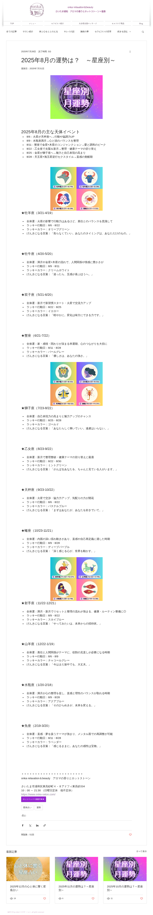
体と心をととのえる (48, 31)
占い (24, 815)
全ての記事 (11, 31)
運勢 (39, 807)
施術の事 (84, 31)
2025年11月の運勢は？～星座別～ (76, 888)
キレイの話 (69, 31)
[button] (142, 31)
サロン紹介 (28, 31)
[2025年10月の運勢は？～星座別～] (125, 869)
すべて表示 (141, 851)
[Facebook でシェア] (22, 825)
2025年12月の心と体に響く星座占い (28, 888)
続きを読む (122, 31)
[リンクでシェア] (44, 825)
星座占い (27, 807)
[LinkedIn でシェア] (37, 825)
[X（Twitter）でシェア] (30, 825)
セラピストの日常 (103, 31)
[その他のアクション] (130, 51)
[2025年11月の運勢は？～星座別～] (76, 869)
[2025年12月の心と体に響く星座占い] (28, 869)
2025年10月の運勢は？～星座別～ (125, 888)
